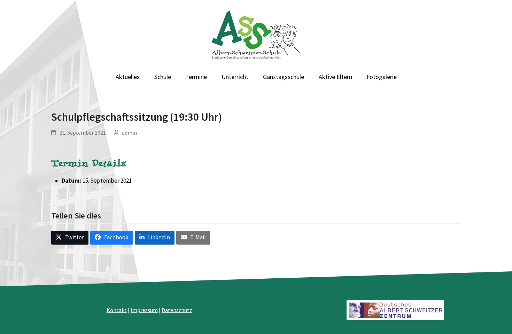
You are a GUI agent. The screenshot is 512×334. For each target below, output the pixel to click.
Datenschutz (177, 310)
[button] (69, 238)
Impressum (144, 310)
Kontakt (117, 310)
